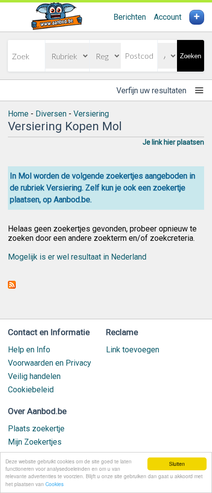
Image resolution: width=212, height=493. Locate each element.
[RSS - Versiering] (12, 286)
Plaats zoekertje (36, 428)
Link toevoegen (132, 349)
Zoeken (190, 56)
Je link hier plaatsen (173, 142)
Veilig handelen (34, 376)
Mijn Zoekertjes (35, 442)
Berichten (129, 17)
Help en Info (29, 349)
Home (18, 113)
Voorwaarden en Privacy (49, 363)
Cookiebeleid (31, 389)
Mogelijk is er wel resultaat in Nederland (77, 257)
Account (167, 17)
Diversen (51, 113)
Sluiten (177, 463)
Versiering (91, 113)
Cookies (54, 484)
